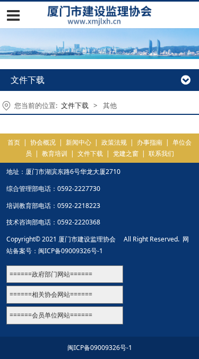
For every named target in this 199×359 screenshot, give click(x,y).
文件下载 (75, 105)
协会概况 (43, 142)
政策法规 (114, 142)
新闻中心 (78, 142)
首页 (13, 142)
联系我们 (161, 153)
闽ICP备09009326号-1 (70, 250)
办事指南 (149, 142)
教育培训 (54, 153)
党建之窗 (126, 153)
